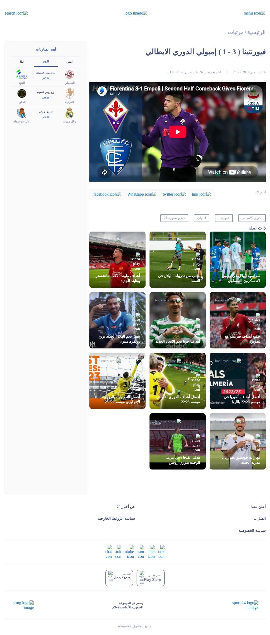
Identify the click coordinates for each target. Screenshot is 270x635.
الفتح (22, 82)
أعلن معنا (258, 507)
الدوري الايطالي (252, 218)
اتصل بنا (259, 519)
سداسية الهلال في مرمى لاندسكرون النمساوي (241, 278)
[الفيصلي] (69, 73)
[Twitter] (174, 194)
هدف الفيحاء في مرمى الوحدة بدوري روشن (182, 459)
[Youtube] (129, 551)
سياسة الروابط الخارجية (116, 519)
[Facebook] (107, 194)
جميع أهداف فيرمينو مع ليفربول (242, 338)
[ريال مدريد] (69, 112)
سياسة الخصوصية (252, 530)
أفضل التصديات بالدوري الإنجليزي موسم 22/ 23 (122, 399)
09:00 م (45, 98)
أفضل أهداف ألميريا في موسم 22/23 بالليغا (242, 399)
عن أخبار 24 (126, 507)
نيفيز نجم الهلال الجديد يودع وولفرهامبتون (119, 338)
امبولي (201, 218)
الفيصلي (70, 82)
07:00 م (45, 78)
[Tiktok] (118, 551)
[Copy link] (201, 194)
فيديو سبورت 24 (174, 218)
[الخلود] (21, 93)
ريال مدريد (69, 121)
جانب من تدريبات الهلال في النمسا (179, 278)
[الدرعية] (69, 93)
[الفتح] (21, 73)
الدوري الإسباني (45, 112)
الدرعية (69, 102)
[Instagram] (141, 551)
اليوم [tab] (46, 61)
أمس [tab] (69, 61)
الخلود (22, 102)
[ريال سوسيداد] (21, 112)
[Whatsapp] (141, 194)
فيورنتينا (224, 218)
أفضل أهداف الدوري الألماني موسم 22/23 (178, 399)
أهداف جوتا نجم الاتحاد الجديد (178, 341)
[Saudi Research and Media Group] (23, 605)
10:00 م (45, 117)
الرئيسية (256, 32)
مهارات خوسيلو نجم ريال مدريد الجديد (241, 459)
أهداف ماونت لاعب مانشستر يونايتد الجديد (118, 278)
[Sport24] (239, 605)
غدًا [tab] (22, 61)
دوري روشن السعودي (45, 73)
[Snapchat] (108, 551)
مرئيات (236, 32)
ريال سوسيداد (22, 121)
